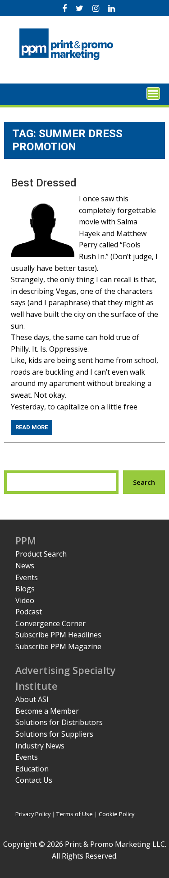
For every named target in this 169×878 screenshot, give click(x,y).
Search (144, 482)
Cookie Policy (116, 814)
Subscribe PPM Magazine (58, 646)
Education (32, 769)
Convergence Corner (50, 623)
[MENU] (153, 93)
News (24, 566)
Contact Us (33, 780)
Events (26, 577)
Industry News (39, 746)
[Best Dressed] (42, 198)
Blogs (25, 589)
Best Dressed (44, 183)
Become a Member (47, 711)
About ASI (32, 699)
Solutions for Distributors (59, 722)
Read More (31, 427)
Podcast (28, 612)
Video (24, 600)
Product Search (41, 554)
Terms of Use (74, 814)
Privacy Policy (32, 814)
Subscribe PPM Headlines (58, 635)
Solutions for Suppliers (54, 734)
